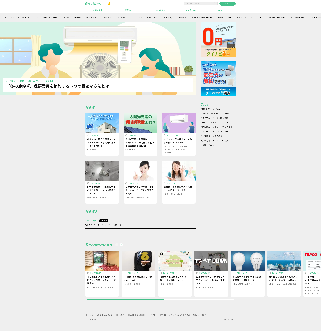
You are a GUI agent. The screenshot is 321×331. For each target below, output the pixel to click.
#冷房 (28, 17)
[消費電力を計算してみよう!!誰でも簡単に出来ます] (179, 182)
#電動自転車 (227, 127)
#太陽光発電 (92, 149)
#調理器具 (205, 109)
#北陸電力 (161, 17)
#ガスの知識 (15, 17)
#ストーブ (205, 131)
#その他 (58, 17)
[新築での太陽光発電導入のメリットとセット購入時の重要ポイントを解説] (102, 134)
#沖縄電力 (174, 17)
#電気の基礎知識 (137, 197)
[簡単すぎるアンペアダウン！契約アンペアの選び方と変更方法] (211, 274)
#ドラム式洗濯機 (289, 17)
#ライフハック (145, 17)
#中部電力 (213, 122)
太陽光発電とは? (100, 10)
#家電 (181, 146)
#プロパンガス (128, 17)
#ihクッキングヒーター (193, 17)
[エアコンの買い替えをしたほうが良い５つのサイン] (179, 134)
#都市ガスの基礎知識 (210, 113)
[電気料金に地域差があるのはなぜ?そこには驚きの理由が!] (284, 274)
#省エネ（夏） (83, 17)
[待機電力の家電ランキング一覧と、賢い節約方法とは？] (175, 274)
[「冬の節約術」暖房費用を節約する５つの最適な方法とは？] (98, 58)
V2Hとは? (160, 10)
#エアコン (168, 146)
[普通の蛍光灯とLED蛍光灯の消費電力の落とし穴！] (248, 274)
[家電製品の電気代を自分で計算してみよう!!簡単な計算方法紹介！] (140, 182)
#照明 (95, 197)
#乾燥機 (212, 17)
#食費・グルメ (207, 145)
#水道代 (226, 113)
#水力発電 (112, 17)
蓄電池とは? (130, 10)
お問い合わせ (199, 314)
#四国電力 (205, 127)
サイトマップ (92, 319)
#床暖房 (225, 140)
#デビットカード (42, 17)
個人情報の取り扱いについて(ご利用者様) (169, 314)
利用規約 (120, 314)
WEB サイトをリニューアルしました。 (104, 224)
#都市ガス (233, 17)
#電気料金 (49, 81)
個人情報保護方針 (136, 314)
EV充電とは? (190, 10)
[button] (121, 244)
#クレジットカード (221, 131)
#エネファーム (249, 17)
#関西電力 (99, 17)
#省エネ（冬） (34, 81)
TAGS (220, 10)
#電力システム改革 (268, 17)
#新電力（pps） (275, 284)
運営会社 (89, 314)
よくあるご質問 (105, 314)
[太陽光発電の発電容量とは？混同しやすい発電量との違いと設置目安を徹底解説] (140, 134)
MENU (227, 4)
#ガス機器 (205, 136)
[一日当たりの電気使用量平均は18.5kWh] (138, 274)
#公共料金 (10, 81)
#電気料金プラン (311, 293)
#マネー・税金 (307, 17)
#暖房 (222, 17)
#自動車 (69, 17)
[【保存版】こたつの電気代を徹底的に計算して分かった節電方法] (102, 274)
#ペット (225, 122)
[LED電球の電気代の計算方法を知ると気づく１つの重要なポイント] (102, 182)
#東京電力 (205, 140)
